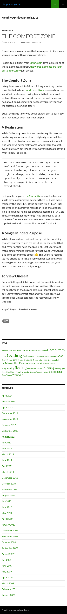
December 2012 (10, 413)
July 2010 (6, 501)
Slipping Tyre (60, 368)
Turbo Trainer (7, 375)
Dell (25, 356)
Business (32, 350)
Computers (56, 350)
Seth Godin (36, 62)
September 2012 (10, 430)
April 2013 (7, 407)
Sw (28, 372)
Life (6, 321)
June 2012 (7, 448)
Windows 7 (17, 375)
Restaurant (31, 368)
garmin (16, 360)
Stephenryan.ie (11, 4)
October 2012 (9, 425)
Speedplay (6, 372)
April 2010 (7, 518)
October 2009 (9, 542)
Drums (37, 356)
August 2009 (8, 554)
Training (57, 371)
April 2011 (7, 466)
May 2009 (7, 571)
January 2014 (8, 401)
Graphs (35, 360)
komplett (55, 360)
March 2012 (8, 454)
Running (48, 368)
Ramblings (7, 30)
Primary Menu (63, 4)
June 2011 (7, 460)
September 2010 (10, 489)
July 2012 (6, 442)
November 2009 (10, 536)
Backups (20, 350)
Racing (21, 367)
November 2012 (10, 419)
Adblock (5, 350)
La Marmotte (33, 195)
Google (29, 360)
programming (8, 368)
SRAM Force (15, 372)
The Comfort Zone (28, 36)
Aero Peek (12, 350)
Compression (41, 350)
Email (4, 360)
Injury (41, 360)
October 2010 (9, 483)
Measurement (31, 363)
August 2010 (8, 495)
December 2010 (10, 477)
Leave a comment (32, 42)
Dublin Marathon (47, 356)
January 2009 (8, 595)
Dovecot (30, 356)
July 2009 (6, 559)
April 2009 (7, 577)
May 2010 (7, 513)
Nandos (46, 363)
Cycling (14, 355)
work (29, 90)
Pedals (52, 363)
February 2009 (9, 589)
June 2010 (7, 507)
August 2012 (8, 436)
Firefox (9, 360)
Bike (26, 350)
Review (39, 368)
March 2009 (8, 583)
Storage (23, 372)
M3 (23, 363)
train (42, 90)
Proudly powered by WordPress (15, 610)
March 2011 (8, 471)
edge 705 (58, 356)
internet (47, 360)
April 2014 (7, 395)
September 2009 (10, 548)
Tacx (50, 371)
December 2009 (10, 530)
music (39, 363)
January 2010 (8, 524)
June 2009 (7, 565)
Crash (4, 356)
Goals (22, 360)
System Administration (39, 372)
